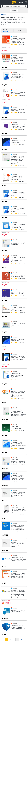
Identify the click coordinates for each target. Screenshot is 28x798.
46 (21, 639)
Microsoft (14, 10)
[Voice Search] (25, 6)
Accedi (21, 2)
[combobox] (14, 6)
